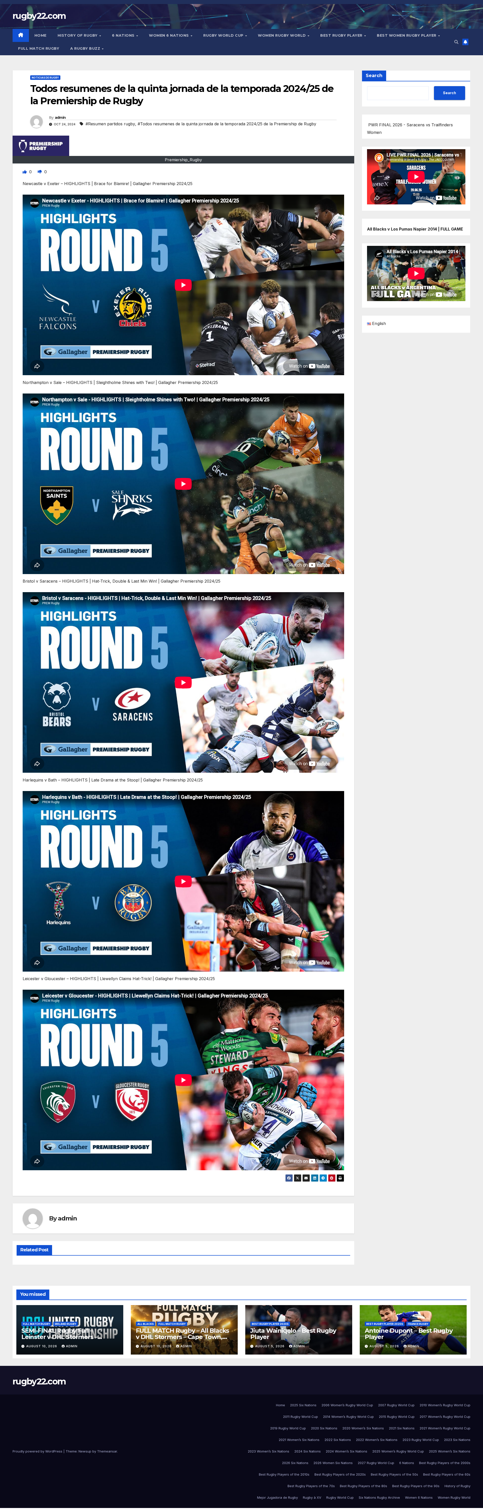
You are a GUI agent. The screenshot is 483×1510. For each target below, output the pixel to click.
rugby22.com (39, 16)
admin (60, 117)
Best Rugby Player (342, 35)
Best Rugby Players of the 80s (363, 1486)
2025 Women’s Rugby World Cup (398, 1451)
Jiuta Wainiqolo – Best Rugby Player (293, 1333)
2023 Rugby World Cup (421, 1440)
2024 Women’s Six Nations (346, 1451)
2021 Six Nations (402, 1428)
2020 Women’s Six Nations (363, 1428)
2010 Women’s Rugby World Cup (445, 1405)
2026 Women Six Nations (333, 1463)
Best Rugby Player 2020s (270, 1323)
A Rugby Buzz (85, 48)
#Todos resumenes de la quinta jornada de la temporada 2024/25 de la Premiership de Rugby (227, 123)
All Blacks (145, 1323)
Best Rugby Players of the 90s (415, 1486)
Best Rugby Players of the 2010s (284, 1474)
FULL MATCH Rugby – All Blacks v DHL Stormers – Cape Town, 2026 (182, 1337)
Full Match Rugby (38, 48)
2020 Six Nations (324, 1428)
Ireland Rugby (65, 1323)
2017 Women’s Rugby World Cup (445, 1417)
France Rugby (418, 1323)
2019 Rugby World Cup (288, 1428)
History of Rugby (78, 35)
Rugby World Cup (224, 35)
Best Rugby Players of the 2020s (340, 1474)
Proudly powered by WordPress (38, 1451)
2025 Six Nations (303, 1405)
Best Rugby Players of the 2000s (444, 1463)
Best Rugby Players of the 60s (446, 1474)
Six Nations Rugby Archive (379, 1497)
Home (40, 35)
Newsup (84, 1451)
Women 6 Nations (169, 35)
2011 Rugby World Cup (300, 1417)
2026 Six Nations (295, 1463)
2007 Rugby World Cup (396, 1405)
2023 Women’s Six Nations (268, 1451)
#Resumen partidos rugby (110, 123)
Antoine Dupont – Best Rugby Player (409, 1333)
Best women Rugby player (407, 35)
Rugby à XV (312, 1497)
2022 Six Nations (338, 1440)
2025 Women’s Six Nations (449, 1451)
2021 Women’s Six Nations (299, 1440)
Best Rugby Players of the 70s (311, 1486)
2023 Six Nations (457, 1440)
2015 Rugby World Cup (397, 1417)
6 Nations (124, 35)
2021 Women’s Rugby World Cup (445, 1428)
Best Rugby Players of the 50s (394, 1474)
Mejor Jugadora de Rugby (277, 1497)
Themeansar (107, 1451)
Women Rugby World (282, 35)
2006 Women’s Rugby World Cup (347, 1405)
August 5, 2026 (270, 1346)
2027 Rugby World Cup (376, 1463)
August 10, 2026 (42, 1346)
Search (374, 75)
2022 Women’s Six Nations (376, 1440)
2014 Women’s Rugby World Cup (348, 1417)
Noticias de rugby (45, 77)
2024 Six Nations (307, 1451)
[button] (456, 41)
